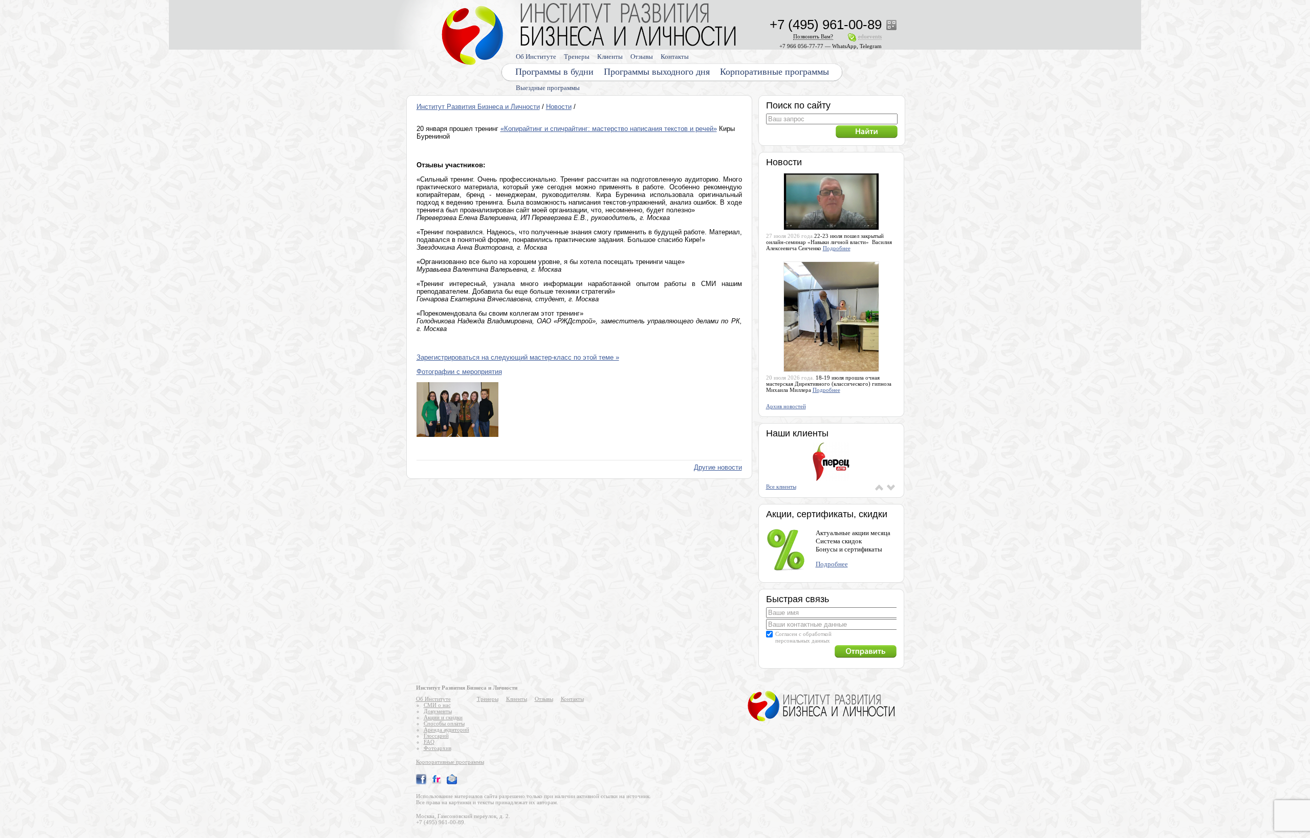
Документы (438, 711)
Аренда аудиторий (446, 729)
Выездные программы (548, 88)
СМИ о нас (437, 705)
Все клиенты (781, 486)
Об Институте (536, 56)
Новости (559, 107)
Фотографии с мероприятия (459, 372)
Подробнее (836, 248)
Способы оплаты (444, 723)
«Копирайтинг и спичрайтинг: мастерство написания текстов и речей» (608, 129)
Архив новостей (786, 406)
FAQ (429, 742)
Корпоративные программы (774, 72)
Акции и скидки (443, 717)
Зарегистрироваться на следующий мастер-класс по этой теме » (518, 357)
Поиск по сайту (798, 105)
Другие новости (718, 467)
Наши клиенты (797, 433)
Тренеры (577, 56)
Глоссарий (436, 736)
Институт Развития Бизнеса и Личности (478, 107)
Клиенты (610, 56)
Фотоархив (437, 748)
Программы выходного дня (657, 72)
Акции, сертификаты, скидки (826, 514)
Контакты (675, 56)
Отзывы (641, 56)
